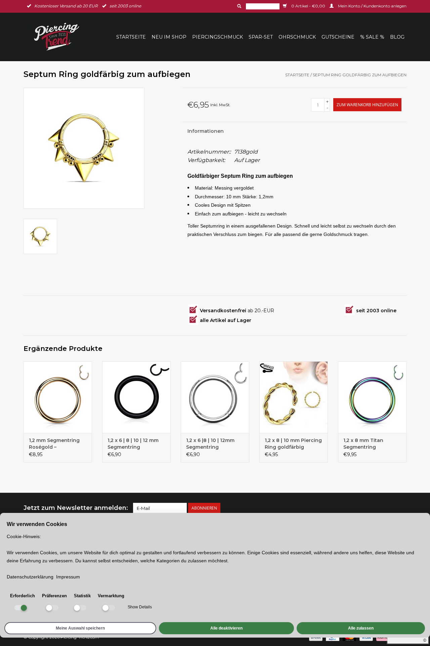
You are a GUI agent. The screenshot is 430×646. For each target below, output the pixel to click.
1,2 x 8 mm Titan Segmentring (363, 443)
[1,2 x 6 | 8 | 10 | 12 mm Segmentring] (136, 397)
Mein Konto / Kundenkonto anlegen (371, 5)
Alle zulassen (361, 628)
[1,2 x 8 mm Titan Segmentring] (372, 397)
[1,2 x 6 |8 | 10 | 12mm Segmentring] (215, 397)
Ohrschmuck (297, 37)
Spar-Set (261, 37)
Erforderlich (22, 595)
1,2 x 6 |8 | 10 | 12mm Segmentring (210, 443)
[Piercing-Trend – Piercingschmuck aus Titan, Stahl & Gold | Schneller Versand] (61, 37)
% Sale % (372, 37)
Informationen (205, 131)
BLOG (397, 37)
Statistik (82, 595)
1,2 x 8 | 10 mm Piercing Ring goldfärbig (293, 443)
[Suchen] (238, 6)
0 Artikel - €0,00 (308, 5)
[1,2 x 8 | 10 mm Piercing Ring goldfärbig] (293, 397)
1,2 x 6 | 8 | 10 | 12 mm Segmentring (133, 443)
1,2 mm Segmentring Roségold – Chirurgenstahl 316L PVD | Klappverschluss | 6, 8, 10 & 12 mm (56, 443)
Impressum (68, 576)
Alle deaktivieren (226, 628)
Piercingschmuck (217, 37)
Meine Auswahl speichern (80, 628)
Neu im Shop (169, 37)
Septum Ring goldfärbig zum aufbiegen (359, 74)
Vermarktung (111, 595)
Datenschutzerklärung (30, 576)
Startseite (131, 37)
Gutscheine (337, 37)
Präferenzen (54, 595)
